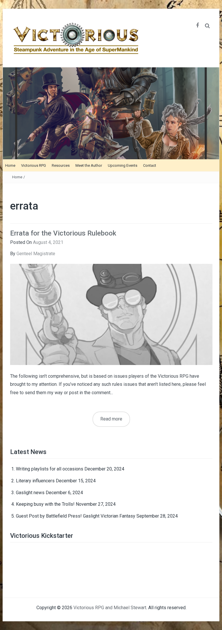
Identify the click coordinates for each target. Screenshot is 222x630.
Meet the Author (88, 165)
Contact (149, 165)
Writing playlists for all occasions (49, 469)
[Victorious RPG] (111, 113)
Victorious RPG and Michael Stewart (109, 607)
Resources (61, 165)
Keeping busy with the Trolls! (45, 504)
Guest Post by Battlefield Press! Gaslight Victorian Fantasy (75, 516)
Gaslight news (30, 492)
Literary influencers (35, 480)
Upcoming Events (122, 165)
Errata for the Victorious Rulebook (63, 233)
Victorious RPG (33, 165)
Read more (111, 419)
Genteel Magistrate (35, 253)
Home (10, 165)
